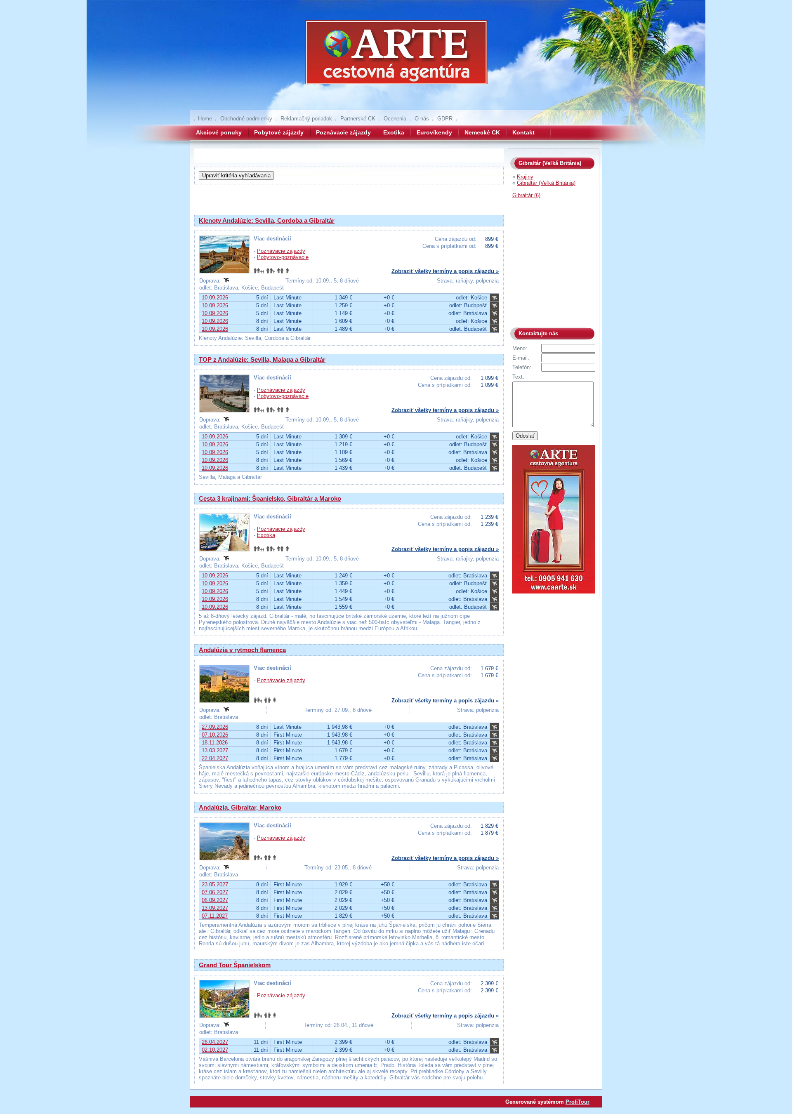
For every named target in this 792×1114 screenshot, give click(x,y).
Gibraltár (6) (526, 195)
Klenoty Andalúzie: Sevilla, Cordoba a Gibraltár (267, 220)
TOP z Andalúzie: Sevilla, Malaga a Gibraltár (262, 359)
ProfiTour (577, 1102)
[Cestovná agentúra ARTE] (396, 57)
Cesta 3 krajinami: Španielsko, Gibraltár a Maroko (270, 498)
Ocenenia (395, 118)
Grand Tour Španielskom (235, 964)
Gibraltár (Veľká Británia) (546, 183)
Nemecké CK (482, 132)
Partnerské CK (357, 118)
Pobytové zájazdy (279, 132)
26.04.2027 (215, 1042)
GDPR (445, 118)
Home (205, 118)
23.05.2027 (215, 884)
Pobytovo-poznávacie (283, 257)
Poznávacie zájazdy (343, 132)
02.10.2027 (215, 1050)
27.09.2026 (215, 727)
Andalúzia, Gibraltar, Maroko (240, 807)
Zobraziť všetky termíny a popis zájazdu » (445, 271)
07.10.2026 (215, 735)
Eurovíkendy (434, 132)
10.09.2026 (215, 297)
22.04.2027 (215, 758)
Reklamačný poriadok (306, 118)
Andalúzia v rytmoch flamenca (242, 649)
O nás (422, 118)
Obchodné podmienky (246, 118)
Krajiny (525, 177)
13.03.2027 (215, 750)
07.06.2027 (215, 892)
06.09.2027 (215, 900)
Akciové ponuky (219, 132)
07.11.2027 (215, 916)
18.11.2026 (215, 743)
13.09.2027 (215, 908)
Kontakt (523, 132)
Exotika (393, 132)
